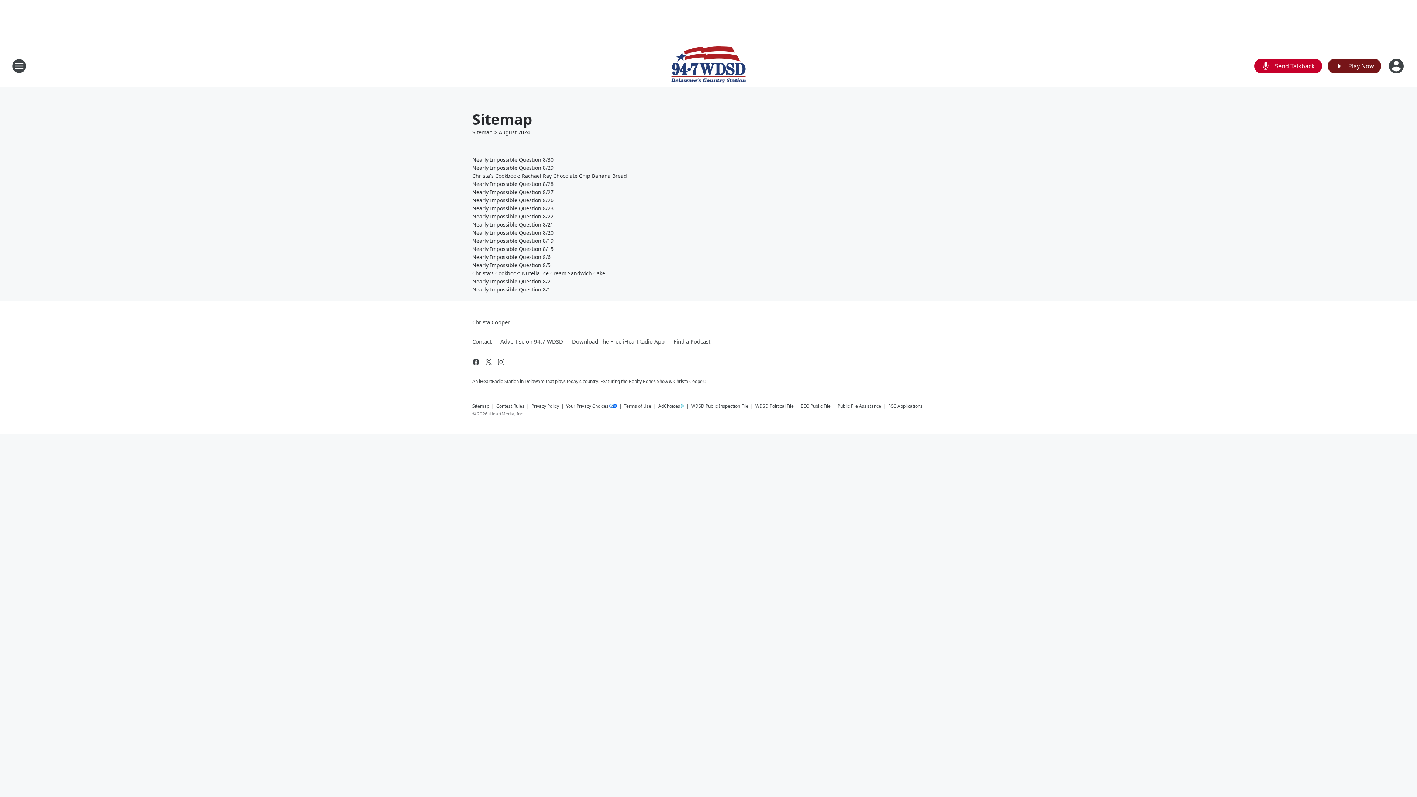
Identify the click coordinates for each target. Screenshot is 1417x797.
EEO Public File (816, 406)
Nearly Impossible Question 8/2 (511, 281)
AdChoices (669, 406)
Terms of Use (637, 406)
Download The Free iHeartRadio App (618, 341)
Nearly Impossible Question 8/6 (511, 257)
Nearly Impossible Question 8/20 (513, 232)
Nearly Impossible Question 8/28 (513, 183)
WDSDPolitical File (774, 406)
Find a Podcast (691, 341)
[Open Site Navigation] (19, 66)
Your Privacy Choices (587, 406)
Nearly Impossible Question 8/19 (513, 240)
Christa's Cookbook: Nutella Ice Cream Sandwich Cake (538, 273)
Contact (482, 341)
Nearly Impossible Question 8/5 (511, 265)
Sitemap (482, 132)
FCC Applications (905, 406)
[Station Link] (708, 65)
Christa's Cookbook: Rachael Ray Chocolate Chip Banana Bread (549, 175)
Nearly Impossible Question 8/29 (513, 167)
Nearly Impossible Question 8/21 (513, 224)
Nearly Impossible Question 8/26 (513, 200)
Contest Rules (510, 406)
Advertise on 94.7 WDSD (531, 341)
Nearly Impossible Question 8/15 (513, 248)
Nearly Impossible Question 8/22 (513, 216)
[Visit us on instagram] (501, 362)
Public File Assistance (859, 406)
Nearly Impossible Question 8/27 (513, 192)
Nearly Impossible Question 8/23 (513, 208)
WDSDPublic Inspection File (719, 406)
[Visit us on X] (488, 362)
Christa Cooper (491, 322)
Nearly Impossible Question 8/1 (511, 289)
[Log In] (1397, 66)
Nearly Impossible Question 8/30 (513, 159)
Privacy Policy (545, 406)
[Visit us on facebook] (476, 362)
